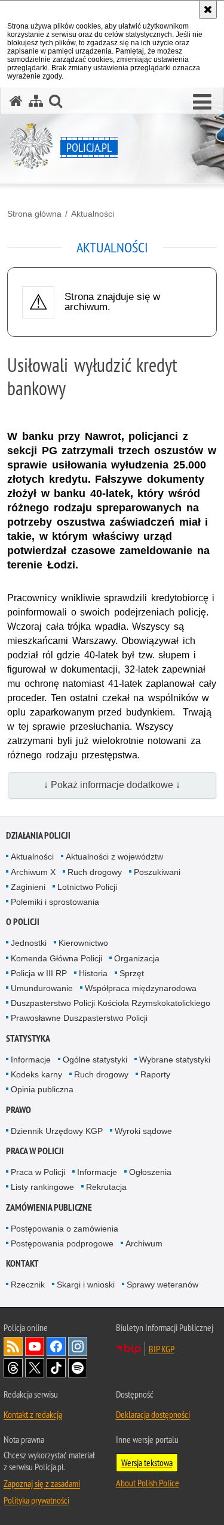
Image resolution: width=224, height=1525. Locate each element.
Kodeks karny (36, 1074)
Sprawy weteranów (162, 1284)
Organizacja (136, 958)
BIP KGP (161, 1349)
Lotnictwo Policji (87, 887)
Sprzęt (131, 973)
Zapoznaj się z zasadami (42, 1483)
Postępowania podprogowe (62, 1243)
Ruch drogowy (94, 872)
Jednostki (29, 943)
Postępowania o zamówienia (64, 1228)
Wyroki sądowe (143, 1131)
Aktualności (92, 213)
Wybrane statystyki (174, 1059)
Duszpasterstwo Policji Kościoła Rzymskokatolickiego (110, 1003)
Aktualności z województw (114, 856)
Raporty (155, 1074)
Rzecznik (28, 1284)
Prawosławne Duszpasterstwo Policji (79, 1018)
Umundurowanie (42, 988)
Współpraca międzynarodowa (141, 988)
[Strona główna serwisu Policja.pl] (16, 100)
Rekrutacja (106, 1187)
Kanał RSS (13, 1346)
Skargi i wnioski (86, 1284)
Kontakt (22, 1263)
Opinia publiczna (42, 1089)
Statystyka (28, 1038)
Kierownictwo (83, 943)
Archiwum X (33, 872)
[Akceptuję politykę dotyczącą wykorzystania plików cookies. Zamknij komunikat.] (208, 9)
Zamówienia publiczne (49, 1207)
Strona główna (34, 213)
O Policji (22, 921)
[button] (202, 102)
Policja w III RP (39, 973)
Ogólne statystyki (95, 1059)
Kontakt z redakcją (33, 1414)
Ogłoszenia (150, 1172)
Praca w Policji (35, 1151)
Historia (93, 973)
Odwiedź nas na (34, 1346)
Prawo (18, 1110)
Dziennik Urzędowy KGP (57, 1131)
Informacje (31, 1059)
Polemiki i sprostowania (55, 902)
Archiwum (143, 1243)
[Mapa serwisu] (36, 100)
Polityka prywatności (36, 1500)
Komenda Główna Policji (56, 958)
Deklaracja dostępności (153, 1414)
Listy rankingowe (42, 1187)
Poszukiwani (157, 872)
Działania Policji (38, 835)
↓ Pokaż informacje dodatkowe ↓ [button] (112, 785)
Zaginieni (28, 887)
